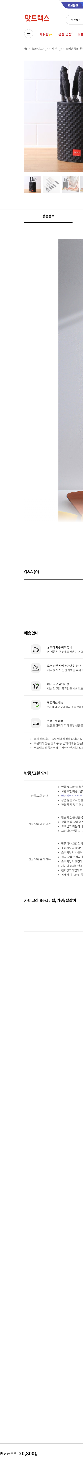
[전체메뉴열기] (28, 33)
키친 (54, 49)
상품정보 (48, 215)
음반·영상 (64, 34)
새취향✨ (45, 34)
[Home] (25, 48)
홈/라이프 (37, 49)
